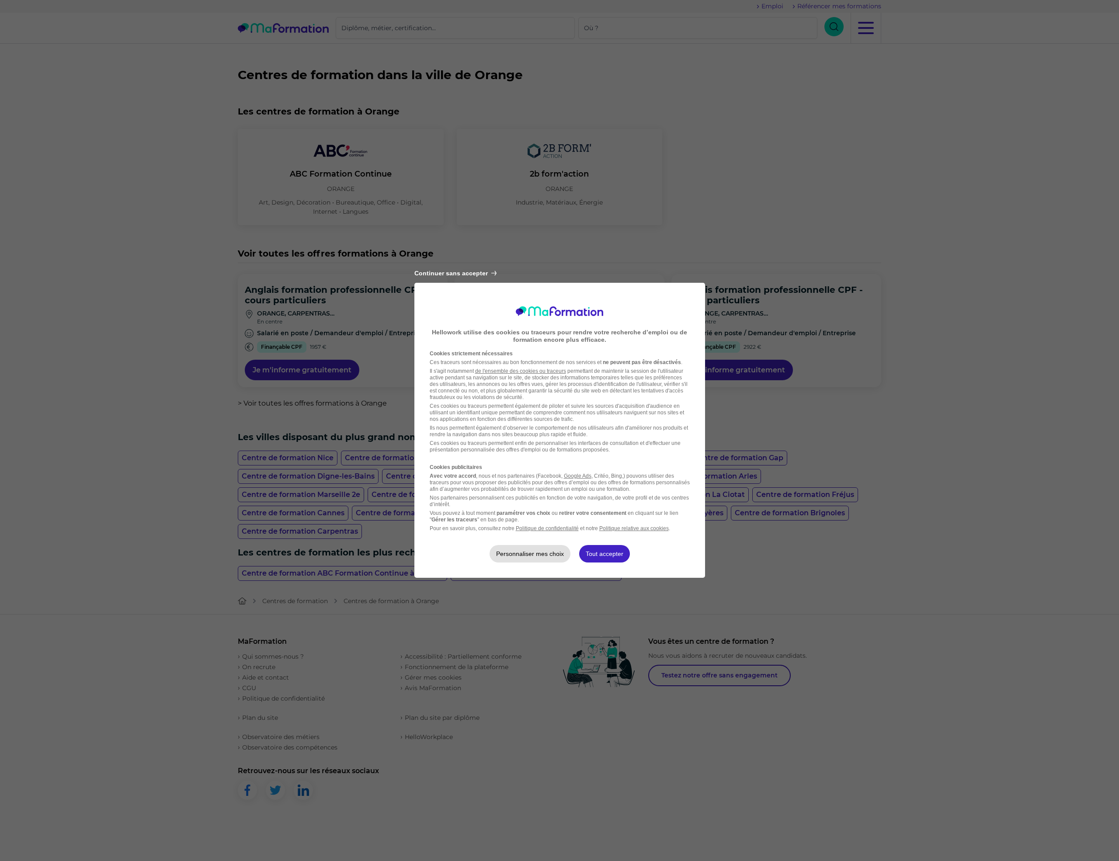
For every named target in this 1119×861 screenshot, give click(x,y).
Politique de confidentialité (547, 528)
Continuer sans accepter (451, 273)
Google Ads (577, 476)
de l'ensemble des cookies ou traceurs (520, 371)
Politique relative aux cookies (634, 528)
